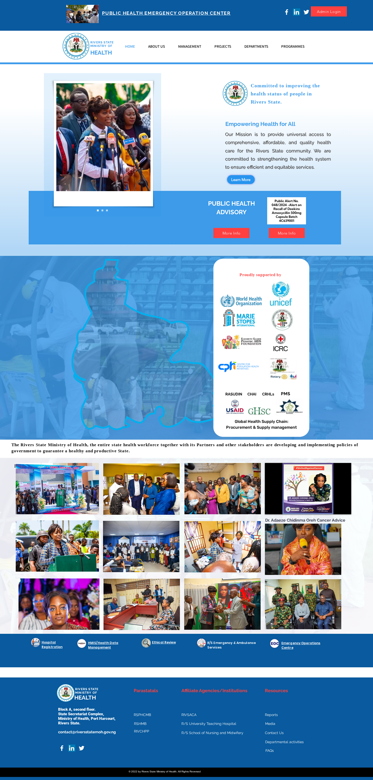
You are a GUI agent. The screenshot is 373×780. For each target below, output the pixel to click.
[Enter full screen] (344, 507)
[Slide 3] (107, 210)
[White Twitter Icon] (306, 12)
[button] (157, 46)
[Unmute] (280, 507)
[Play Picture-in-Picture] (335, 507)
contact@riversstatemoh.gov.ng (87, 732)
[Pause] (271, 507)
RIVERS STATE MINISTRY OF (102, 44)
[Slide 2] (102, 210)
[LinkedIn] (296, 12)
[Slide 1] (98, 210)
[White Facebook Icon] (286, 12)
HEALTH (101, 52)
